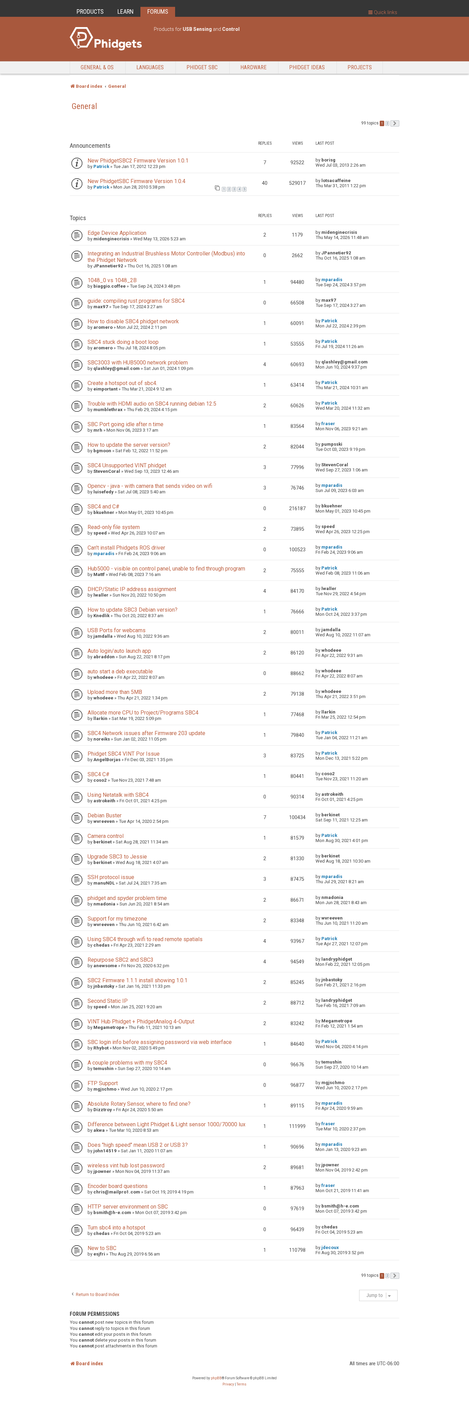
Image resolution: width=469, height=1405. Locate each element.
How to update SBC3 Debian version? (133, 610)
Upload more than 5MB (115, 692)
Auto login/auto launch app (119, 651)
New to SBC (102, 1248)
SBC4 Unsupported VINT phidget (127, 465)
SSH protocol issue (111, 877)
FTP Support (103, 1083)
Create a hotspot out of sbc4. (122, 383)
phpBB (216, 1378)
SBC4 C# (99, 774)
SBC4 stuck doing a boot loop (123, 342)
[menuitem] (228, 1384)
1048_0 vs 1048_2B (112, 280)
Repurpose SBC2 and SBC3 (120, 960)
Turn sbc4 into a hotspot (116, 1227)
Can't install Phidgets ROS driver (126, 547)
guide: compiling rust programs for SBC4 (136, 301)
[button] (394, 123)
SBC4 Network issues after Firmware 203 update (146, 733)
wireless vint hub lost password (126, 1165)
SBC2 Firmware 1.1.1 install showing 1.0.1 (137, 980)
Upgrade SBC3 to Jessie (117, 856)
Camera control (106, 836)
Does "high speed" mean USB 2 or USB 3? (138, 1145)
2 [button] (387, 123)
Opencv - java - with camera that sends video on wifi (150, 486)
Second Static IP (108, 1001)
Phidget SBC (202, 67)
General (84, 106)
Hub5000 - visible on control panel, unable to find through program (166, 568)
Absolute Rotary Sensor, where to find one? (139, 1104)
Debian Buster (105, 815)
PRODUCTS (90, 11)
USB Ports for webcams (117, 630)
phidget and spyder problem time (127, 898)
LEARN (125, 11)
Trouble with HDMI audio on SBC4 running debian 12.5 (152, 403)
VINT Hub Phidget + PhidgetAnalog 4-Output (141, 1021)
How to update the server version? (129, 445)
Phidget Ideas (307, 67)
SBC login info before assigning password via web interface (160, 1042)
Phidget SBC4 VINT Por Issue (124, 753)
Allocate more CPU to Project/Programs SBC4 (143, 712)
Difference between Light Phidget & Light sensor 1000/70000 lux (166, 1124)
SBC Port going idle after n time (125, 424)
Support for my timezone (117, 918)
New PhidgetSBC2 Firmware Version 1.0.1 (138, 160)
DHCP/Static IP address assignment (132, 589)
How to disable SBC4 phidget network (133, 321)
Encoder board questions (118, 1186)
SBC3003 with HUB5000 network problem (138, 362)
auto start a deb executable (120, 671)
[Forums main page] (108, 38)
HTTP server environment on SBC (128, 1206)
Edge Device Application (117, 233)
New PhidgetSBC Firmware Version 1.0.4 (136, 181)
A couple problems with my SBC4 (127, 1062)
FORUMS (157, 11)
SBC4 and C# (103, 506)
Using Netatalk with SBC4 (118, 795)
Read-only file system (114, 527)
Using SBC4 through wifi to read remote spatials (145, 939)
